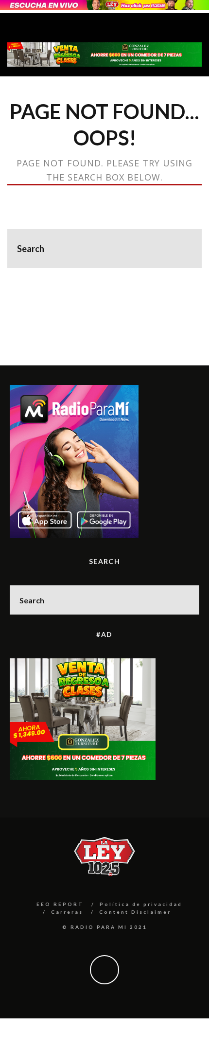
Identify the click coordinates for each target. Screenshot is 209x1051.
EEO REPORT (60, 904)
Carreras (67, 912)
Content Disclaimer (135, 912)
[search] (182, 248)
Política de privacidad (141, 904)
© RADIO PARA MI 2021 (104, 927)
